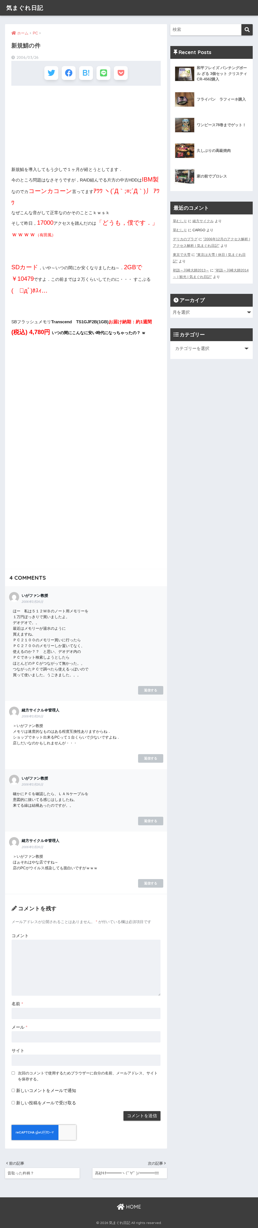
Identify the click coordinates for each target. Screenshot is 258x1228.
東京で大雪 (181, 255)
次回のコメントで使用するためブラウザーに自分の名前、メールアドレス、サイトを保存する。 (88, 1076)
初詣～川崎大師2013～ (191, 270)
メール (19, 1027)
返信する (150, 690)
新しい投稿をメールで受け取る (46, 1103)
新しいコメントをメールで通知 (46, 1090)
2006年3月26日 (32, 602)
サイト (18, 1050)
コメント (20, 935)
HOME (132, 1207)
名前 (17, 1004)
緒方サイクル (203, 221)
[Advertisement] (85, 126)
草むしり (180, 221)
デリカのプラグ (185, 239)
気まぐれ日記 (24, 7)
